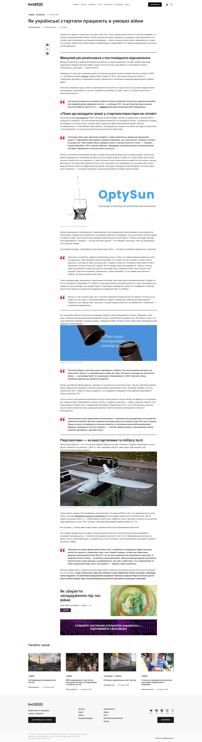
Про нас (81, 709)
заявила (103, 107)
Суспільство (40, 14)
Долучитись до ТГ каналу (42, 720)
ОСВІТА (81, 715)
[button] (167, 4)
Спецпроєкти (109, 709)
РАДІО (80, 712)
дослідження (82, 118)
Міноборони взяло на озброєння (90, 516)
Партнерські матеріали (113, 718)
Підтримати (154, 4)
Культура (118, 676)
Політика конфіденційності (164, 738)
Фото (106, 715)
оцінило (84, 76)
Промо (106, 721)
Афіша (106, 712)
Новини (31, 14)
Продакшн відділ (85, 718)
